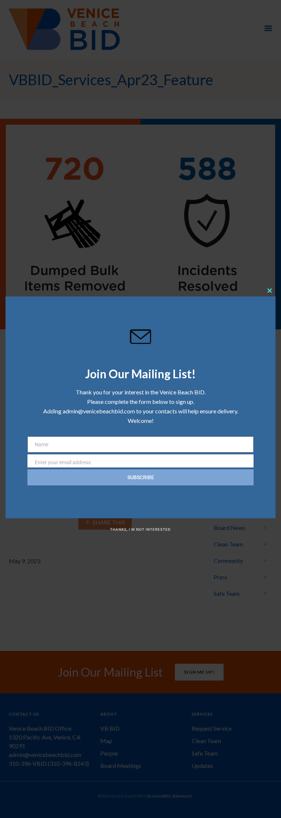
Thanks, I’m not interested (140, 529)
